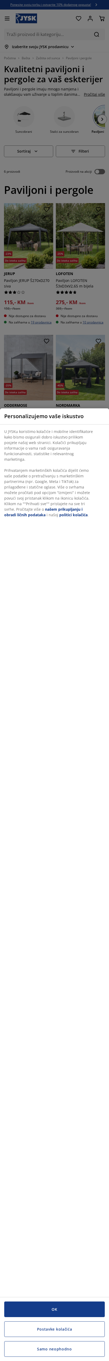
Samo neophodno (54, 1348)
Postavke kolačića (54, 1329)
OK (54, 1309)
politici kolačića (73, 514)
